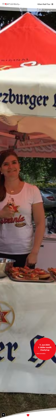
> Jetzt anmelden (40, 353)
